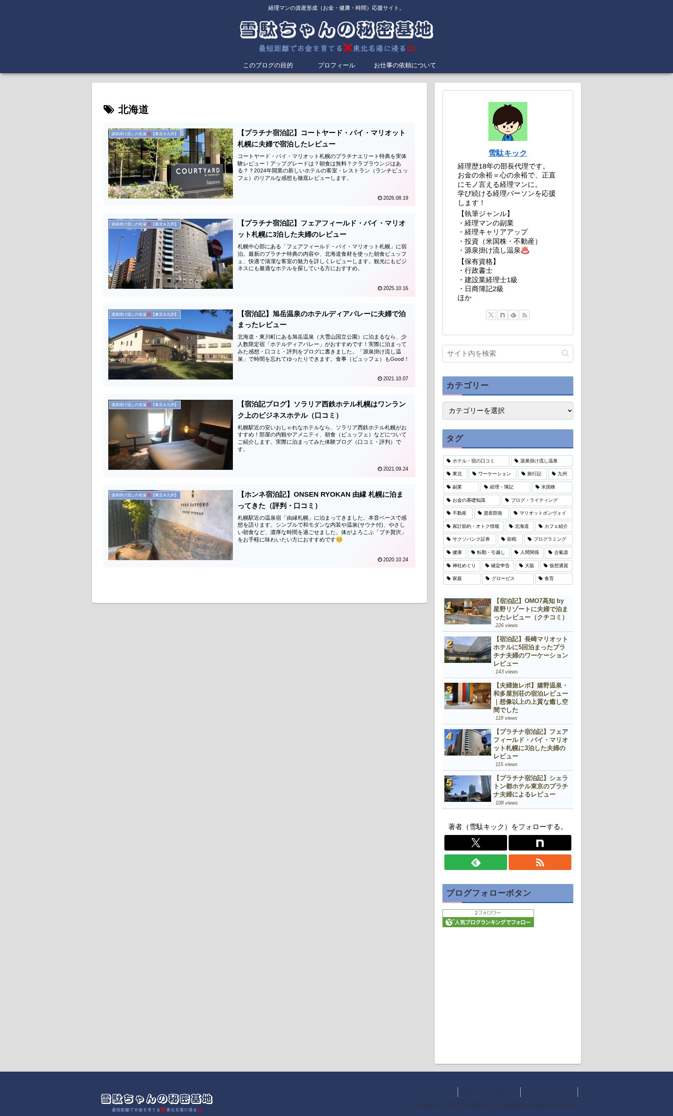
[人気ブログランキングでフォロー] (488, 918)
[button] (565, 353)
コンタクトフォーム (549, 1092)
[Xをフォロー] (491, 315)
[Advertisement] (507, 991)
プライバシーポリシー (489, 1092)
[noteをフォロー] (502, 315)
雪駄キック (507, 153)
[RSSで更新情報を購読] (525, 315)
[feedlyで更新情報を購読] (513, 315)
